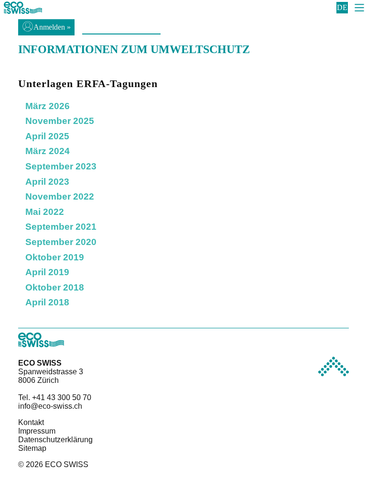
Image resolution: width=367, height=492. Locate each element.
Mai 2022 (44, 212)
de (342, 7)
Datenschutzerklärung (55, 440)
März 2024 (47, 151)
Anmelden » (52, 27)
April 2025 (47, 136)
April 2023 (47, 182)
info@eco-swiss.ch (50, 406)
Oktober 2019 (54, 257)
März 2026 (47, 106)
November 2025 (59, 121)
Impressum (36, 431)
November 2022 (59, 196)
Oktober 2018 (54, 287)
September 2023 (61, 166)
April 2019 (47, 272)
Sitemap (32, 448)
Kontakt (31, 422)
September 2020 (61, 242)
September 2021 (61, 227)
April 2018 (47, 302)
